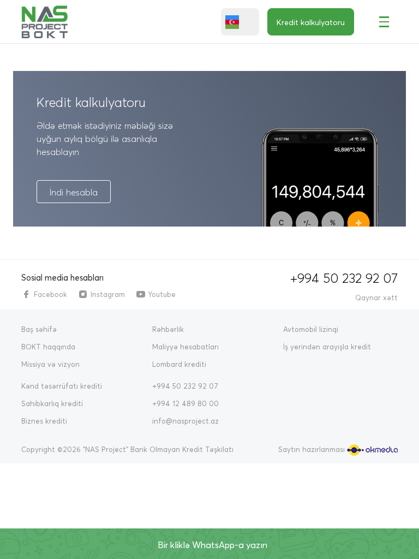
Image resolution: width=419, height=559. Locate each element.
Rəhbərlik (168, 329)
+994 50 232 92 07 (344, 278)
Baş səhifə (39, 329)
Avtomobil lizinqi (310, 329)
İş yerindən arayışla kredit (327, 346)
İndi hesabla (74, 192)
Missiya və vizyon (50, 364)
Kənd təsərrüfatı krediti (61, 386)
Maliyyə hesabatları (185, 346)
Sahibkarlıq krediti (52, 403)
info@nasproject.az (185, 421)
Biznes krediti (44, 421)
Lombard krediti (179, 364)
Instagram (108, 294)
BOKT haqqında (48, 346)
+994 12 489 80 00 (185, 403)
